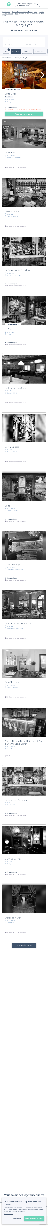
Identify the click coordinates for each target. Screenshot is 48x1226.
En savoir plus (8, 1214)
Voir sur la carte (24, 945)
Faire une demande (24, 114)
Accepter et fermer (34, 1218)
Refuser (17, 1218)
